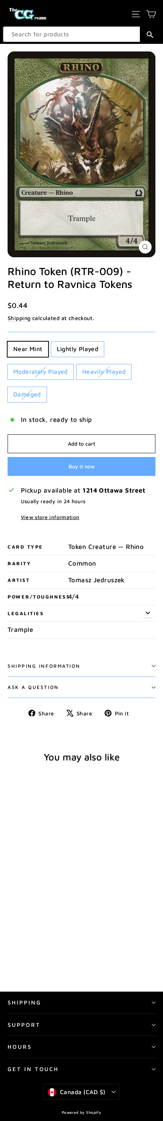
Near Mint (27, 348)
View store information (50, 517)
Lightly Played (78, 348)
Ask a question (33, 687)
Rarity (19, 563)
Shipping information (44, 666)
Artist (19, 580)
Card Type (25, 547)
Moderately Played (40, 371)
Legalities (26, 613)
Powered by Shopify (82, 1112)
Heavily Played (104, 371)
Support (24, 1024)
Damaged (27, 394)
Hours (20, 1046)
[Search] (150, 34)
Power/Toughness (38, 597)
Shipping (19, 318)
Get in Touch (33, 1069)
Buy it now (82, 466)
